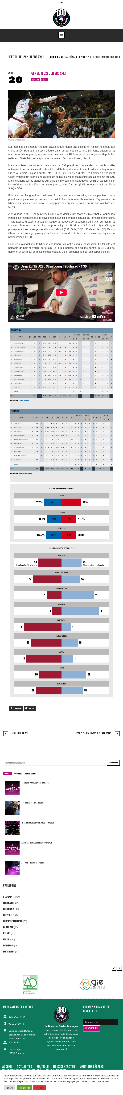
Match (6, 939)
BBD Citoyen (8, 909)
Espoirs (6, 933)
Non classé (8, 945)
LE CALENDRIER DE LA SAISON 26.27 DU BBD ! (37, 822)
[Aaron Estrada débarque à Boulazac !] (12, 848)
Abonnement (9, 903)
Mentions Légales (91, 1067)
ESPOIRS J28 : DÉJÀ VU (19, 733)
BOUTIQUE (43, 1067)
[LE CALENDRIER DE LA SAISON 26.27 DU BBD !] (12, 828)
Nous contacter (64, 1067)
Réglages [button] (9, 1087)
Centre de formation (12, 921)
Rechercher (113, 762)
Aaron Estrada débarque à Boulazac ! (36, 842)
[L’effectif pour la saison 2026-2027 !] (12, 788)
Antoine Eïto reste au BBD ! (32, 862)
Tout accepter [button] (24, 1087)
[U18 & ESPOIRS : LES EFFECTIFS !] (12, 808)
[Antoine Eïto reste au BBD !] (12, 868)
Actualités (67, 57)
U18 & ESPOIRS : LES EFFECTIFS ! (33, 802)
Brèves (44, 79)
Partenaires (8, 951)
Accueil (54, 57)
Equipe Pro (8, 927)
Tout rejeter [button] (39, 1087)
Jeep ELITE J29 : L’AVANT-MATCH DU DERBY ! (94, 733)
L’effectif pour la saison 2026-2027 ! (36, 782)
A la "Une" (81, 57)
